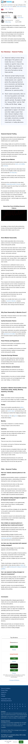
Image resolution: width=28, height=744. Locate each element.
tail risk (5, 567)
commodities (22, 164)
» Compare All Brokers (14, 680)
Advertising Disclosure (6, 700)
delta (10, 416)
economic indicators (11, 301)
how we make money (8, 6)
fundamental (9, 538)
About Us (3, 694)
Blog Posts (11, 9)
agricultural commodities (9, 334)
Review (14, 649)
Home (6, 9)
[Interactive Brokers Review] (15, 742)
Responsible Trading (6, 698)
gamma (15, 416)
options (22, 407)
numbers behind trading (21, 6)
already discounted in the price (13, 184)
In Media (3, 696)
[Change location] (2, 9)
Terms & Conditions (5, 688)
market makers (11, 411)
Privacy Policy (4, 690)
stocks (16, 164)
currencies (5, 165)
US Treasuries (13, 172)
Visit (21, 742)
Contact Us (3, 692)
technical (3, 538)
